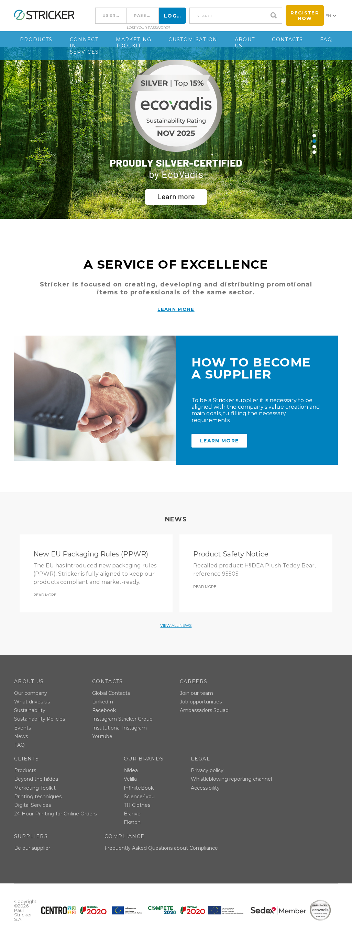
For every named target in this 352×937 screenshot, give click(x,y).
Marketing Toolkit (133, 42)
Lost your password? (148, 28)
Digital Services (32, 805)
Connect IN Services (84, 45)
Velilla (130, 779)
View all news (175, 625)
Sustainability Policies (39, 719)
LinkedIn (102, 702)
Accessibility (205, 788)
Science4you (139, 796)
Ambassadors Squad (204, 710)
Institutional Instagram (119, 728)
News (21, 736)
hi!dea (131, 770)
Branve (132, 814)
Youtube (102, 736)
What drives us (32, 702)
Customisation (192, 39)
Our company (30, 693)
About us (245, 42)
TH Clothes (137, 805)
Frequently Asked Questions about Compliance (161, 848)
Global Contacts (111, 693)
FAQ (326, 39)
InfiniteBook (139, 788)
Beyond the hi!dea (36, 779)
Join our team (196, 693)
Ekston (132, 822)
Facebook (104, 710)
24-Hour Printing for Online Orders (55, 814)
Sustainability (29, 710)
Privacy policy (207, 770)
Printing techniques (38, 796)
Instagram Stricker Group (122, 719)
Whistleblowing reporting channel (231, 779)
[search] (275, 16)
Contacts (287, 39)
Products (36, 39)
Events (22, 728)
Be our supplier (32, 848)
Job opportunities (201, 702)
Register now (304, 15)
